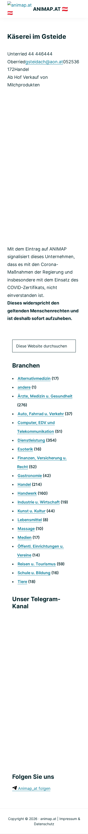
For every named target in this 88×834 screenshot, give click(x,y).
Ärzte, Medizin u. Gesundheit (45, 396)
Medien (25, 537)
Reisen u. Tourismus (37, 563)
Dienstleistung (31, 440)
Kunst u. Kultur (31, 510)
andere (24, 387)
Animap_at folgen (33, 788)
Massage (26, 528)
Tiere (22, 581)
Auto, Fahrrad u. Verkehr (41, 413)
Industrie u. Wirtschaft (39, 502)
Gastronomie (30, 475)
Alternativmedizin (34, 378)
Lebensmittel (30, 519)
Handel (24, 484)
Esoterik (25, 449)
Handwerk (27, 493)
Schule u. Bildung (34, 572)
